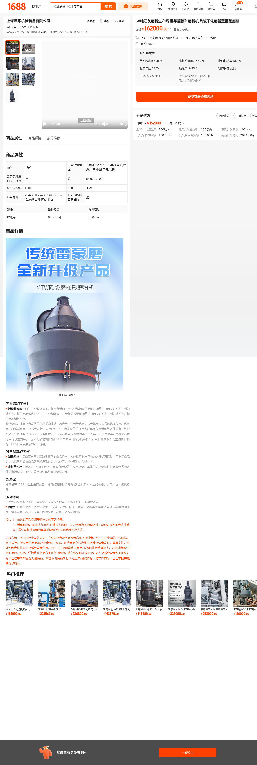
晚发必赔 (146, 43)
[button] (86, 88)
